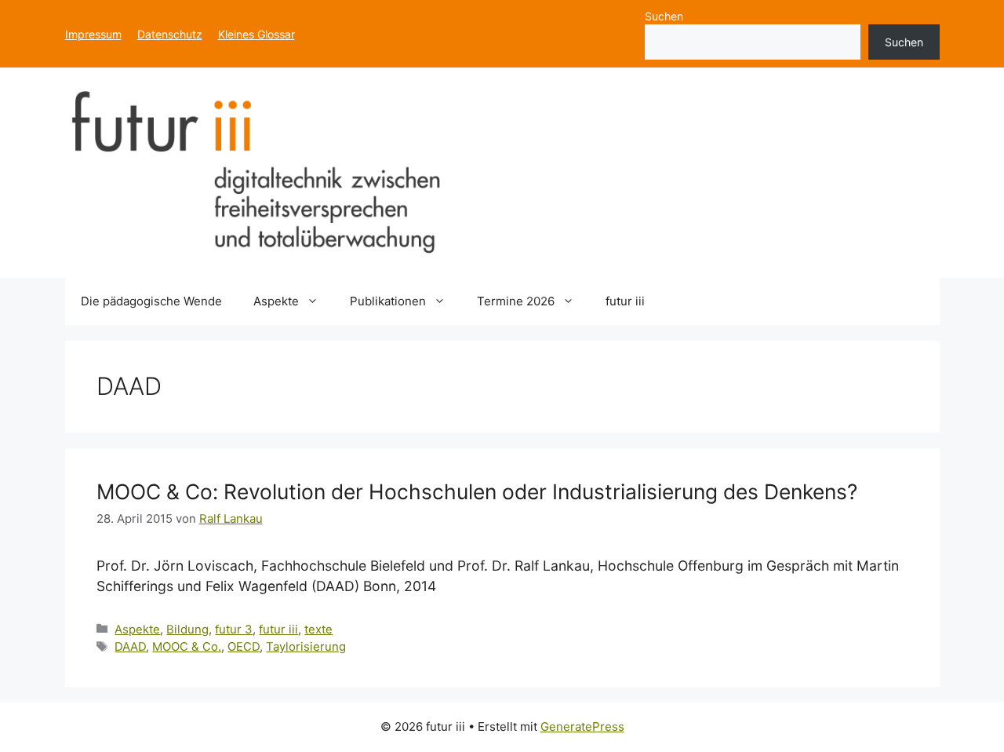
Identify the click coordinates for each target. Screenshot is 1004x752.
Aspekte (276, 301)
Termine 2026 (516, 301)
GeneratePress (582, 726)
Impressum (93, 34)
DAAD (130, 647)
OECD (243, 647)
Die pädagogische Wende (151, 301)
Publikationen (388, 301)
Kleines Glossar (256, 34)
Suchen (664, 16)
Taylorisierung (306, 647)
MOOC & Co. (186, 647)
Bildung (187, 629)
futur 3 (234, 629)
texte (318, 629)
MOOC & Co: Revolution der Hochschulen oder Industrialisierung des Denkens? (476, 491)
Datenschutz (169, 34)
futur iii (625, 301)
